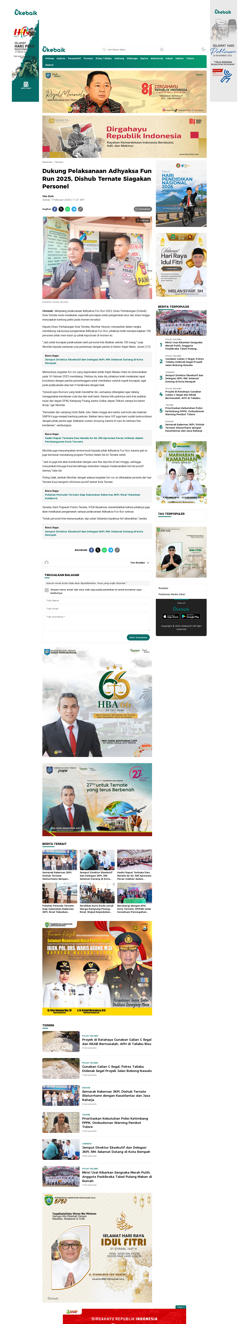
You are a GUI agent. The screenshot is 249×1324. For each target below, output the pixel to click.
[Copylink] (80, 209)
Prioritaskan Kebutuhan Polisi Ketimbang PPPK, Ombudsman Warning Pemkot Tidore (115, 1123)
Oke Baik (48, 196)
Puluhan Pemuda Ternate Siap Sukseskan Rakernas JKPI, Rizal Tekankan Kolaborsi (92, 496)
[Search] (162, 49)
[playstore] (191, 616)
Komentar (144, 209)
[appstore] (171, 616)
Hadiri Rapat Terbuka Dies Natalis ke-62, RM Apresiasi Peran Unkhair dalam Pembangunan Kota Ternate (94, 440)
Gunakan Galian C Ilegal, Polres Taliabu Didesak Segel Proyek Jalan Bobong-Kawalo (117, 1069)
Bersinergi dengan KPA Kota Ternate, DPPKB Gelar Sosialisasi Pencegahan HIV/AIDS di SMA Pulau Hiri (134, 910)
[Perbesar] (97, 297)
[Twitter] (61, 209)
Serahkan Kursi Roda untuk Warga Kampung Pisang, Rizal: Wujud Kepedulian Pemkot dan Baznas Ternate (96, 912)
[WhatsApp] (67, 209)
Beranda (47, 162)
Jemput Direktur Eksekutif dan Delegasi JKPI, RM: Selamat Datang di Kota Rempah (94, 361)
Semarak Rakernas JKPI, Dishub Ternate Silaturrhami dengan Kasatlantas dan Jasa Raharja (57, 878)
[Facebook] (54, 209)
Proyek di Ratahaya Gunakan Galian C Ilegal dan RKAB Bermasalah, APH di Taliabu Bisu (116, 1042)
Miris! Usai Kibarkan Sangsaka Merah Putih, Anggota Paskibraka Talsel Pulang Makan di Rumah (117, 1177)
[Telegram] (74, 209)
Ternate (59, 162)
